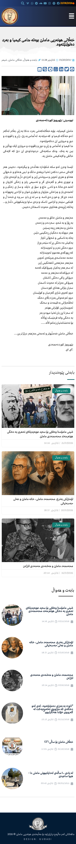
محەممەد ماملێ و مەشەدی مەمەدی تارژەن (48, 566)
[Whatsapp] (32, 3)
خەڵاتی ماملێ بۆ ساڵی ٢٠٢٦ (58, 742)
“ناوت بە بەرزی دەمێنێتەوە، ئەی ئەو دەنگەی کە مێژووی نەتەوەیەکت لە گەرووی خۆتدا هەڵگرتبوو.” (52, 709)
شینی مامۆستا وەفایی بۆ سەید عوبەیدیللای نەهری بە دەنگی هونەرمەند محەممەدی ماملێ (49, 611)
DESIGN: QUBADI (38, 839)
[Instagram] (49, 3)
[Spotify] (54, 3)
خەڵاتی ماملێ (15, 60)
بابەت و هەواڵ (30, 60)
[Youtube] (45, 3)
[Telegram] (36, 3)
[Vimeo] (28, 3)
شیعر (4, 60)
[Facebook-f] (58, 3)
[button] (23, 3)
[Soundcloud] (41, 3)
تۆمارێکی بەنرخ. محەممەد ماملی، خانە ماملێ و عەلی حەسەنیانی (51, 643)
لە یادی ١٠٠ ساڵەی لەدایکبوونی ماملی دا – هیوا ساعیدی (50, 774)
